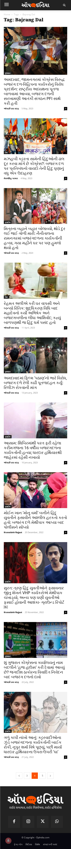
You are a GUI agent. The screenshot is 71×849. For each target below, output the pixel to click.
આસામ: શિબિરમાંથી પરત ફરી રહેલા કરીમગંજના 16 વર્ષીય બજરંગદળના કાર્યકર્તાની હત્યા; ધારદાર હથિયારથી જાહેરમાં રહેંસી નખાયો (33, 450)
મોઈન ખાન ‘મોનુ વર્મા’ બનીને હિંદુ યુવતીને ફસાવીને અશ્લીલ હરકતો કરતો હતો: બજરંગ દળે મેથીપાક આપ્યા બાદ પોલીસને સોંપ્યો (35, 520)
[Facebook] (14, 822)
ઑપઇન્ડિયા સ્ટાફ (11, 108)
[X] (43, 822)
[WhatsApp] (57, 822)
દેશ (6, 152)
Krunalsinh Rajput (13, 532)
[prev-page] (19, 776)
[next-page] (50, 776)
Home (7, 14)
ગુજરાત (8, 73)
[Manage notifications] (8, 841)
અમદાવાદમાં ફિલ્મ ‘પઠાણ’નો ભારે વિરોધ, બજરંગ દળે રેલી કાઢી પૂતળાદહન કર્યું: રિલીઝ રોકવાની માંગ (35, 383)
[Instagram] (28, 822)
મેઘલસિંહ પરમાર (11, 178)
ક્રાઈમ (7, 222)
